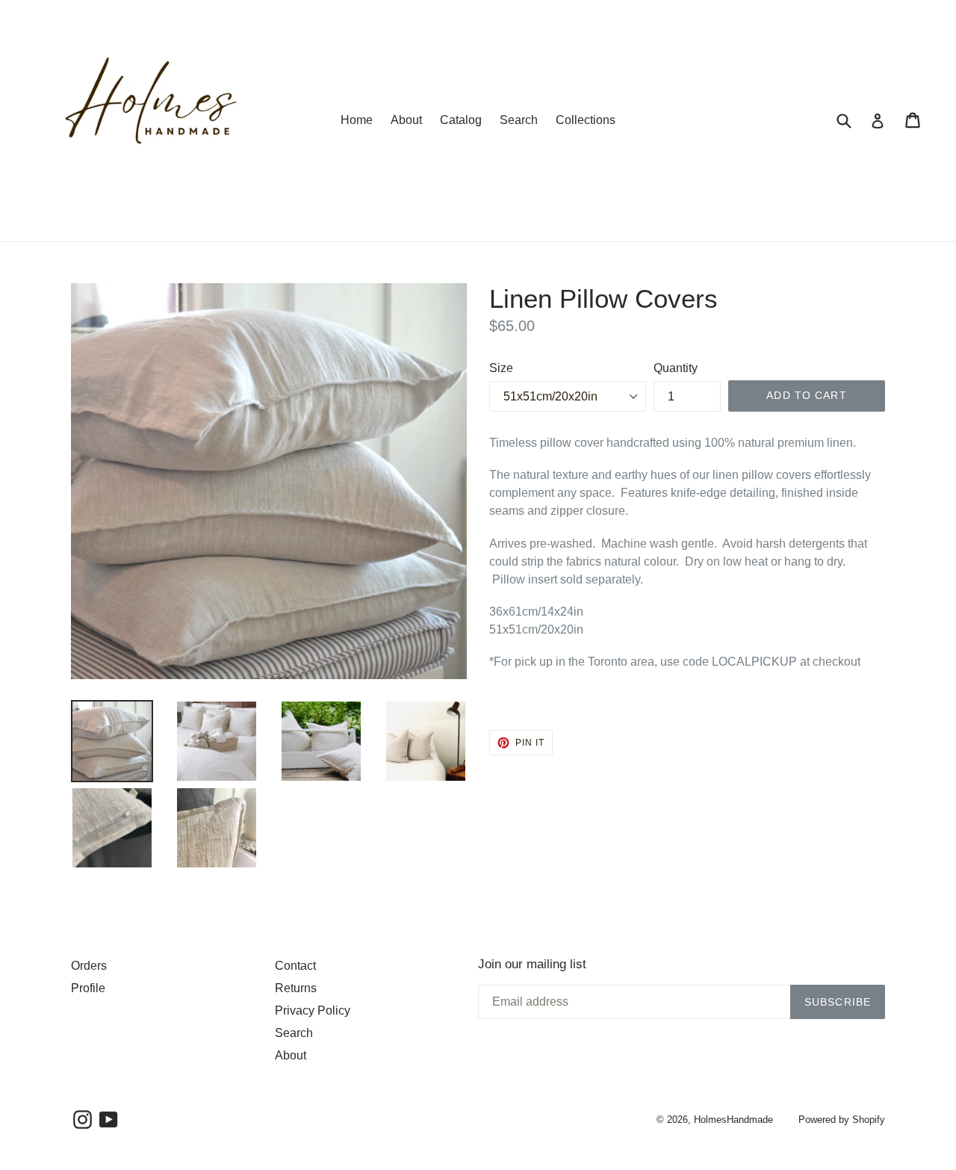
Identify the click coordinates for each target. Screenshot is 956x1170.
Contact (295, 965)
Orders (89, 965)
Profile (88, 988)
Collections (585, 120)
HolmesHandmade (733, 1119)
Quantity (676, 368)
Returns (296, 988)
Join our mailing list (532, 964)
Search (519, 120)
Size (501, 368)
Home (357, 120)
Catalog (461, 120)
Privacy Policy (312, 1010)
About (406, 120)
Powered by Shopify (841, 1119)
